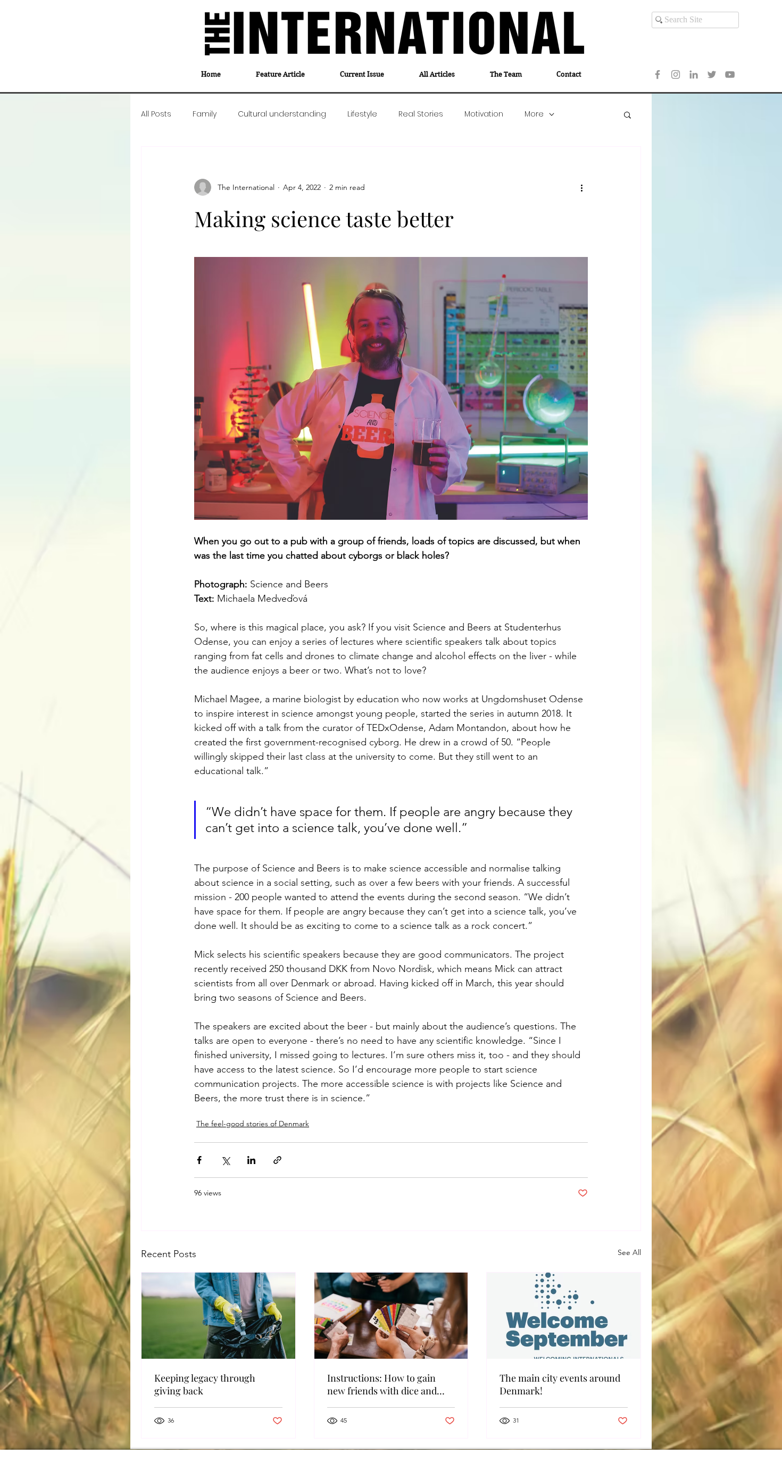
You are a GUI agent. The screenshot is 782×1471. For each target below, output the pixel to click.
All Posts (156, 114)
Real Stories (420, 114)
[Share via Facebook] (199, 1160)
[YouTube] (730, 74)
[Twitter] (712, 74)
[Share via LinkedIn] (251, 1160)
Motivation (483, 114)
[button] (627, 114)
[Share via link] (277, 1160)
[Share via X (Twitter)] (225, 1160)
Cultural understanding (282, 114)
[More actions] (581, 187)
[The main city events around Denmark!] (563, 1316)
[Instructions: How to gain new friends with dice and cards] (391, 1316)
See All (629, 1252)
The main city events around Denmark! (560, 1384)
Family (205, 114)
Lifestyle (362, 114)
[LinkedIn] (694, 74)
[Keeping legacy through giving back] (218, 1316)
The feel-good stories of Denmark (252, 1123)
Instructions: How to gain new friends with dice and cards (382, 1384)
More (534, 114)
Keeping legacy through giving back (204, 1384)
